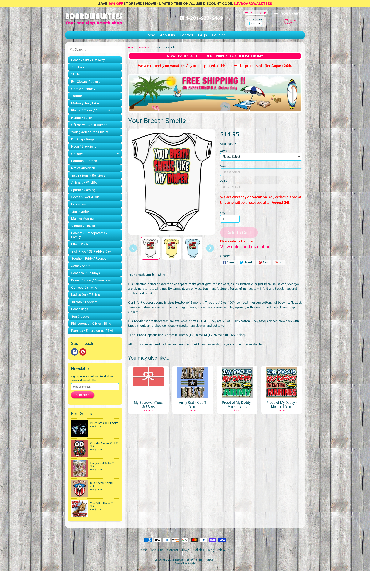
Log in (248, 12)
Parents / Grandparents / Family (89, 235)
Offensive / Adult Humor (89, 125)
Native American (83, 168)
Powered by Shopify (185, 563)
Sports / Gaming (83, 190)
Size (223, 166)
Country (77, 154)
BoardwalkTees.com (183, 560)
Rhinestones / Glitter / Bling (91, 323)
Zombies (77, 67)
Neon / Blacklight (83, 146)
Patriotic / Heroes (84, 161)
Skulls (75, 74)
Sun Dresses (80, 316)
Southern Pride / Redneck (89, 258)
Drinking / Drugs (83, 139)
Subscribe (82, 395)
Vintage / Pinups (83, 226)
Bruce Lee (78, 204)
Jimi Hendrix (80, 211)
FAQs (202, 35)
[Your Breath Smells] (150, 248)
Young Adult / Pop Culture (89, 132)
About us (167, 35)
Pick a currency (255, 19)
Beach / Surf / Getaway (88, 60)
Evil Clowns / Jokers (86, 82)
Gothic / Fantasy (83, 89)
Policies (219, 35)
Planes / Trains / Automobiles (92, 110)
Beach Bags (79, 309)
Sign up (261, 12)
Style (223, 150)
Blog (211, 550)
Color (224, 181)
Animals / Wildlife (84, 182)
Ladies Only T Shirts (85, 294)
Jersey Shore (80, 266)
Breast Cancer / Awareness (91, 280)
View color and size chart (246, 246)
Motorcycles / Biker (85, 103)
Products (144, 47)
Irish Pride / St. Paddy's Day (91, 251)
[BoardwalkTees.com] (94, 20)
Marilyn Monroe (82, 218)
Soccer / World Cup (85, 197)
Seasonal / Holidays (85, 273)
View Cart (225, 550)
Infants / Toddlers (84, 302)
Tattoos (77, 96)
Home (150, 35)
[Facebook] (74, 352)
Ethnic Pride (79, 244)
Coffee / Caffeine (84, 287)
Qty (222, 213)
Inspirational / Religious (88, 175)
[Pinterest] (82, 352)
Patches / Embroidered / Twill (92, 331)
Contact (186, 35)
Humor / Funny (81, 118)
